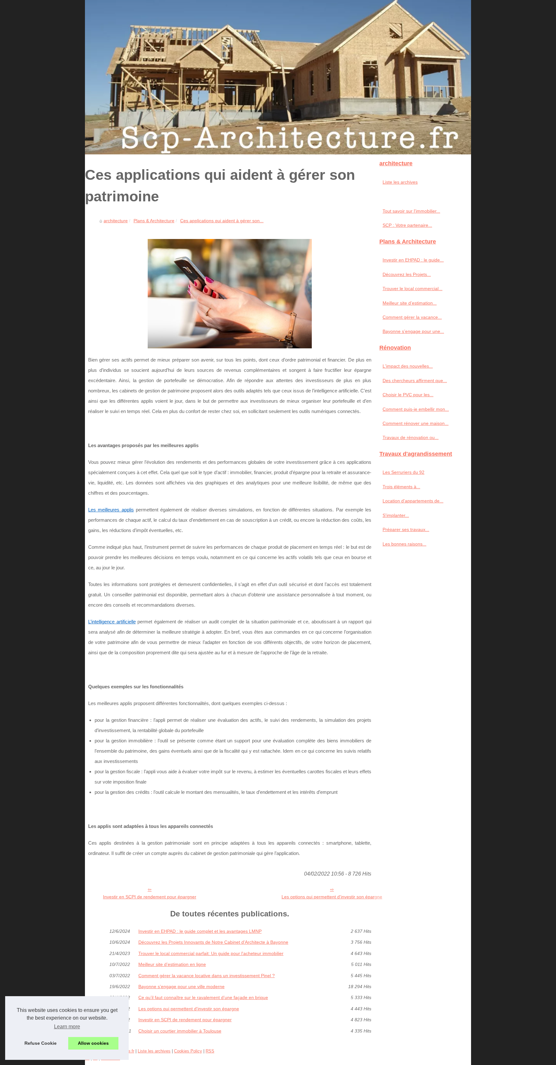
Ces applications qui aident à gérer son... (222, 220)
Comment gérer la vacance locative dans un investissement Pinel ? (206, 975)
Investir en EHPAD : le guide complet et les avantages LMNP (200, 931)
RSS (210, 1051)
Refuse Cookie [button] (40, 1043)
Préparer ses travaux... (406, 529)
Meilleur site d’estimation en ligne (172, 964)
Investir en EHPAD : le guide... (413, 259)
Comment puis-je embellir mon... (416, 409)
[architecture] (278, 77)
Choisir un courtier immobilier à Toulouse (179, 1031)
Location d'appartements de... (413, 500)
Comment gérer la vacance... (412, 317)
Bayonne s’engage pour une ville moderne (181, 986)
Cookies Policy (188, 1051)
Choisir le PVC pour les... (408, 394)
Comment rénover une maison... (416, 423)
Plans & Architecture (154, 220)
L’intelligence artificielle (112, 621)
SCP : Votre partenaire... (407, 225)
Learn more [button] (67, 1026)
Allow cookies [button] (93, 1043)
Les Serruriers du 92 (403, 472)
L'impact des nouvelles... (408, 366)
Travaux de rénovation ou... (411, 437)
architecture (116, 220)
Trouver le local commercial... (412, 288)
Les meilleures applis (111, 509)
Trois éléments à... (401, 486)
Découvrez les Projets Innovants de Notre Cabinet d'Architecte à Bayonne (213, 942)
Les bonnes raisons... (404, 543)
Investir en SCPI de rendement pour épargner (149, 896)
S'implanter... (396, 515)
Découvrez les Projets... (407, 274)
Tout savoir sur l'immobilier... (411, 211)
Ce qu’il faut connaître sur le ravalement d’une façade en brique (203, 997)
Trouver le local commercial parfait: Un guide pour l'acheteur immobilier (210, 953)
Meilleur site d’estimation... (410, 303)
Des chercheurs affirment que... (415, 380)
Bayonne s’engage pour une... (413, 331)
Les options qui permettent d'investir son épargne (332, 896)
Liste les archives (400, 182)
